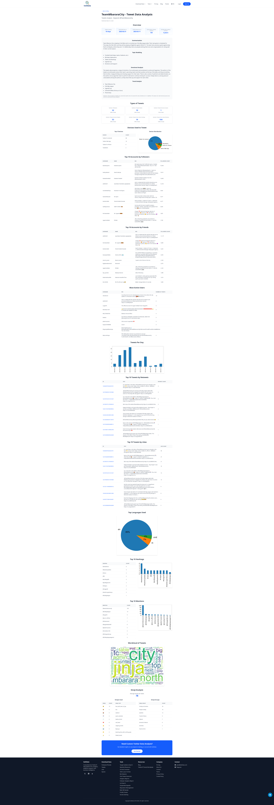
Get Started (137, 751)
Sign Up (187, 4)
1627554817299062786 (108, 429)
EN (173, 4)
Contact (158, 769)
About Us (158, 767)
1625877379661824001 (108, 499)
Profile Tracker (124, 792)
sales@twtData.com (181, 765)
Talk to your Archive (125, 772)
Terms (158, 772)
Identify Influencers (125, 767)
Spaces (103, 772)
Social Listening (124, 794)
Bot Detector (123, 774)
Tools (149, 4)
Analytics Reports (124, 778)
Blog (161, 4)
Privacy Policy (160, 774)
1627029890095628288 (108, 435)
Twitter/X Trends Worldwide (145, 767)
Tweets (103, 767)
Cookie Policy (160, 776)
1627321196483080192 (108, 486)
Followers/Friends (106, 765)
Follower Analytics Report (127, 781)
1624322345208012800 (108, 415)
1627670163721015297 (108, 399)
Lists (103, 769)
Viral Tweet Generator (126, 776)
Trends (167, 4)
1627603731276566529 (108, 404)
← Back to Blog (105, 11)
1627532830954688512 (108, 424)
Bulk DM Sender (124, 790)
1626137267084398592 (108, 409)
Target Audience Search (126, 765)
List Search (123, 783)
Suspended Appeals (125, 785)
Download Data (140, 4)
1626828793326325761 (108, 386)
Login (179, 4)
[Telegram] (270, 795)
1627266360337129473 (108, 419)
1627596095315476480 (108, 392)
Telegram (178, 767)
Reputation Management (126, 788)
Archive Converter (125, 769)
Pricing (156, 4)
